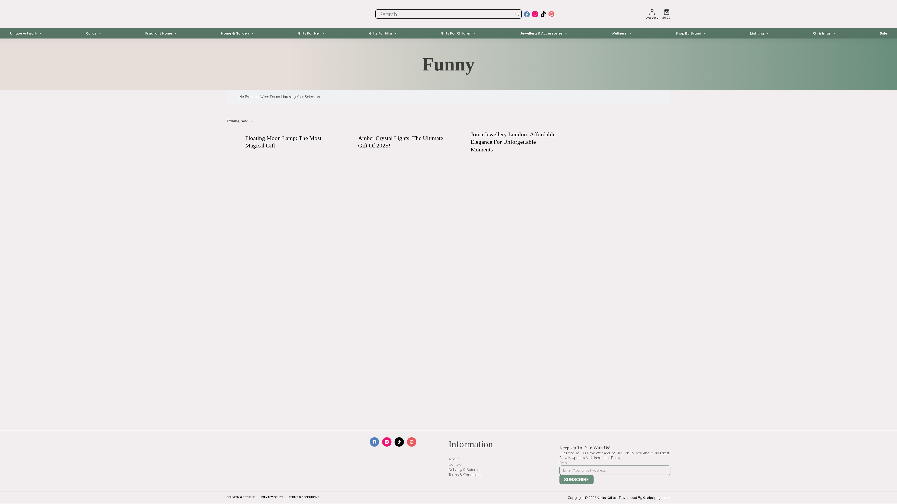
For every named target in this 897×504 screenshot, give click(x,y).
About (453, 459)
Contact (455, 464)
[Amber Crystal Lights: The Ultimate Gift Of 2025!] (346, 142)
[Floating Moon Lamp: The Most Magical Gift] (234, 142)
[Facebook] (527, 14)
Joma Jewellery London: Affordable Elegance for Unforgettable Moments (513, 142)
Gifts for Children (456, 33)
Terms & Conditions (464, 474)
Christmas (822, 33)
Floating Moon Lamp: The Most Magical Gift (283, 142)
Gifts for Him (380, 33)
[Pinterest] (551, 14)
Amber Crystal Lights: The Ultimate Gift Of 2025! (400, 142)
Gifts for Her (309, 33)
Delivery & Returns (464, 469)
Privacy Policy (272, 497)
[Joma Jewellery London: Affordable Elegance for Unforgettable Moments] (459, 142)
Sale (883, 33)
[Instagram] (535, 14)
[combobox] (444, 14)
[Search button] (517, 14)
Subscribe (576, 479)
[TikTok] (543, 14)
